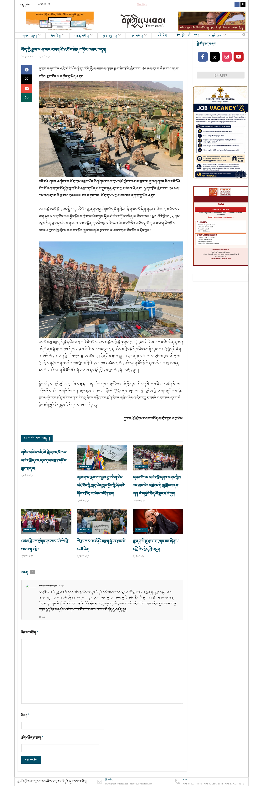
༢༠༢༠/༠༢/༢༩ (44, 56)
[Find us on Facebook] (237, 5)
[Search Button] (243, 35)
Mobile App (85, 466)
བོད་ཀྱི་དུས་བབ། (27, 56)
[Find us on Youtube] (239, 57)
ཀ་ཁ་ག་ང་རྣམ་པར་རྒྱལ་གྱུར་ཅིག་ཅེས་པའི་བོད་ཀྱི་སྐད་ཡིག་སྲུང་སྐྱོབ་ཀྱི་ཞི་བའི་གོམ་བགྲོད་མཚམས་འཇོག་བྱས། (101, 485)
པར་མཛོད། (137, 35)
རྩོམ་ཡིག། (56, 35)
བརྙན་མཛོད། (82, 35)
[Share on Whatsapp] (26, 97)
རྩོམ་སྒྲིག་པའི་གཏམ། (188, 35)
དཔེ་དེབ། (162, 35)
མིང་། (25, 715)
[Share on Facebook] (26, 69)
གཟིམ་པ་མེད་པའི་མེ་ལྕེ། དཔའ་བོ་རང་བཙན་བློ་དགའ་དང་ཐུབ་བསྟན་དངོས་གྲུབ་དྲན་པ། (44, 460)
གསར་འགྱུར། (30, 35)
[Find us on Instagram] (227, 57)
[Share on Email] (26, 88)
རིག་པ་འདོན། (30, 632)
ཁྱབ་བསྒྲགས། (110, 35)
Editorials (85, 530)
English (142, 5)
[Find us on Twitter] (242, 5)
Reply (43, 617)
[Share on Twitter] (26, 79)
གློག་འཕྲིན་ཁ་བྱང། (32, 737)
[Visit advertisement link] (60, 21)
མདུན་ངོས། (25, 5)
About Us (44, 4)
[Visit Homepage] (143, 21)
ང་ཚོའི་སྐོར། (215, 35)
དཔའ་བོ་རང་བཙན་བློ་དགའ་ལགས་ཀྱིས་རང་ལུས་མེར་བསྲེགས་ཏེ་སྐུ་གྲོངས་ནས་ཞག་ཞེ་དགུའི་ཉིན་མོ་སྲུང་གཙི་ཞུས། (157, 485)
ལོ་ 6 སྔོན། (61, 586)
